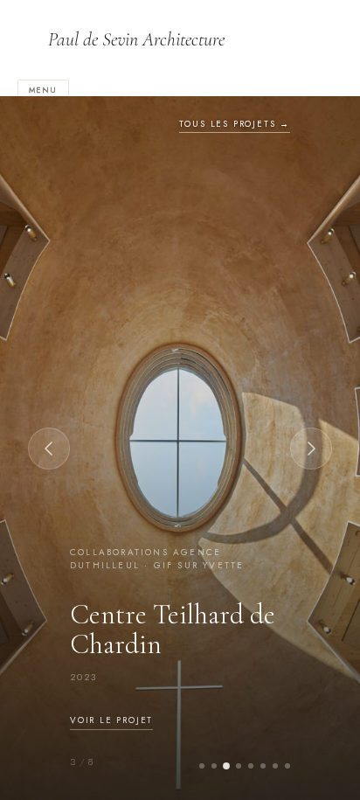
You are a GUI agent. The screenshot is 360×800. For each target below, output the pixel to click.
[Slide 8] (287, 766)
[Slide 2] (214, 766)
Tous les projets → (234, 123)
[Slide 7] (275, 766)
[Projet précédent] (49, 449)
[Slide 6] (263, 766)
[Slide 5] (250, 766)
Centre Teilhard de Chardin (172, 629)
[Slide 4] (238, 766)
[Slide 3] (226, 765)
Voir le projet (111, 720)
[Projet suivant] (311, 449)
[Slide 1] (201, 766)
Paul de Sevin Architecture (136, 39)
